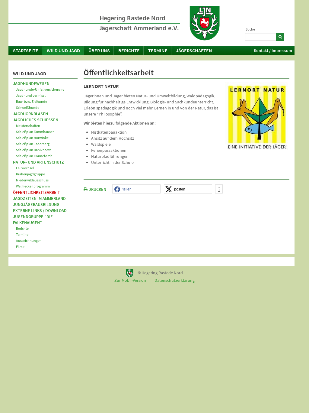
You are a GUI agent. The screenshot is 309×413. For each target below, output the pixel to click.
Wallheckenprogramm (33, 186)
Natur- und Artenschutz (38, 162)
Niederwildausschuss (32, 180)
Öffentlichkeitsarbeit (36, 192)
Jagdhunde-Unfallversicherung (40, 89)
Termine (157, 50)
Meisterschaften (28, 125)
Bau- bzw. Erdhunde (31, 101)
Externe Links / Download (40, 210)
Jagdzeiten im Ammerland (39, 198)
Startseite (25, 50)
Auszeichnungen (29, 240)
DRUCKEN (97, 189)
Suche (250, 29)
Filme (20, 246)
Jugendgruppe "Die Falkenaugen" (33, 219)
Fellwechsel (25, 168)
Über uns (99, 50)
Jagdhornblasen (30, 113)
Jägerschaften (194, 50)
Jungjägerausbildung (36, 204)
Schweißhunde (27, 107)
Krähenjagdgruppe (30, 174)
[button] (136, 189)
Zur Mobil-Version (130, 280)
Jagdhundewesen (31, 83)
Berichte (129, 50)
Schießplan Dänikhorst (33, 150)
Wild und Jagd (63, 50)
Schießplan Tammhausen (35, 131)
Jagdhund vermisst (31, 95)
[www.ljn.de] (205, 23)
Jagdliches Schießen (35, 119)
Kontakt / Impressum (273, 50)
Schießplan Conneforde (34, 156)
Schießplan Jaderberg (32, 143)
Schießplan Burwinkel (32, 137)
